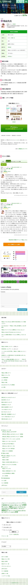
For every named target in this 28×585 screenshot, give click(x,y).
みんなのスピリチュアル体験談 (8, 384)
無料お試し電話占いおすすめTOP (9, 431)
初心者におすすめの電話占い (8, 443)
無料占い (16, 508)
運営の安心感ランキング (7, 419)
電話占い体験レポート (6, 372)
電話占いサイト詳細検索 (7, 450)
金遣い (3, 512)
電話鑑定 (9, 47)
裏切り (10, 510)
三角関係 (4, 505)
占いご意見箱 (4, 380)
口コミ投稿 (18, 161)
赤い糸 (12, 510)
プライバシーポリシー (6, 566)
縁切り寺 (22, 508)
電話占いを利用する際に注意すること (10, 462)
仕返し (17, 505)
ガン (17, 502)
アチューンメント (5, 502)
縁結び (5, 510)
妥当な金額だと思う (8, 527)
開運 (16, 512)
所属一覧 (13, 37)
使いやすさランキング (6, 411)
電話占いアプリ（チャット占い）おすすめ (11, 439)
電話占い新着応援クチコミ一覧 (8, 471)
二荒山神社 (11, 505)
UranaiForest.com (15, 582)
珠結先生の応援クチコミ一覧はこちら (18, 239)
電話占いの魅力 (5, 459)
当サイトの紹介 (5, 556)
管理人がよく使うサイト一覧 (8, 446)
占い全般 (3, 387)
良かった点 (8, 161)
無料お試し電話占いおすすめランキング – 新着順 (12, 434)
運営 (25, 510)
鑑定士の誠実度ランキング (7, 407)
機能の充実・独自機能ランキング (9, 414)
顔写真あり (10, 56)
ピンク (12, 504)
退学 (15, 510)
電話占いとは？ (5, 457)
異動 (20, 508)
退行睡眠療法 (18, 510)
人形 (15, 505)
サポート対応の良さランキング (8, 416)
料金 (6, 508)
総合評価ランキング (6, 399)
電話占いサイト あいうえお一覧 (9, 441)
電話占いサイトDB (5, 559)
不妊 (8, 505)
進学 (23, 510)
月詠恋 (9, 508)
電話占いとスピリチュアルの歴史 (9, 464)
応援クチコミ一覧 (5, 563)
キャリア (20, 502)
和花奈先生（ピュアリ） (7, 348)
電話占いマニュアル (6, 375)
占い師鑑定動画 (5, 377)
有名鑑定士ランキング (6, 404)
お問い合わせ (4, 485)
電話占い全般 (4, 382)
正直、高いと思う (7, 524)
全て (3, 161)
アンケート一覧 (5, 536)
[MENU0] (26, 1)
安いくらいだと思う (8, 530)
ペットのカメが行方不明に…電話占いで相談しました (13, 351)
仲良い (20, 505)
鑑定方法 (13, 512)
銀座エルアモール (7, 512)
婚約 (11, 507)
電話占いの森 (5, 1)
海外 (11, 508)
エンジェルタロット (12, 502)
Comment (3, 291)
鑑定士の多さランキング (7, 402)
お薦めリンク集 (5, 573)
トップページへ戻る (6, 575)
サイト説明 (4, 480)
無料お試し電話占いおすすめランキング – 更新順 (12, 436)
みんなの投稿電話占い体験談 (8, 473)
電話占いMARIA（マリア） (7, 346)
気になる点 (13, 161)
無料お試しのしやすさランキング (9, 397)
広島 (20, 507)
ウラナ (9, 37)
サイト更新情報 (5, 483)
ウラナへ (14, 127)
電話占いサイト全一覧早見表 (8, 448)
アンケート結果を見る (14, 534)
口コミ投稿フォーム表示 (14, 244)
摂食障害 (3, 508)
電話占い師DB (5, 561)
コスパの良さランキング (7, 409)
